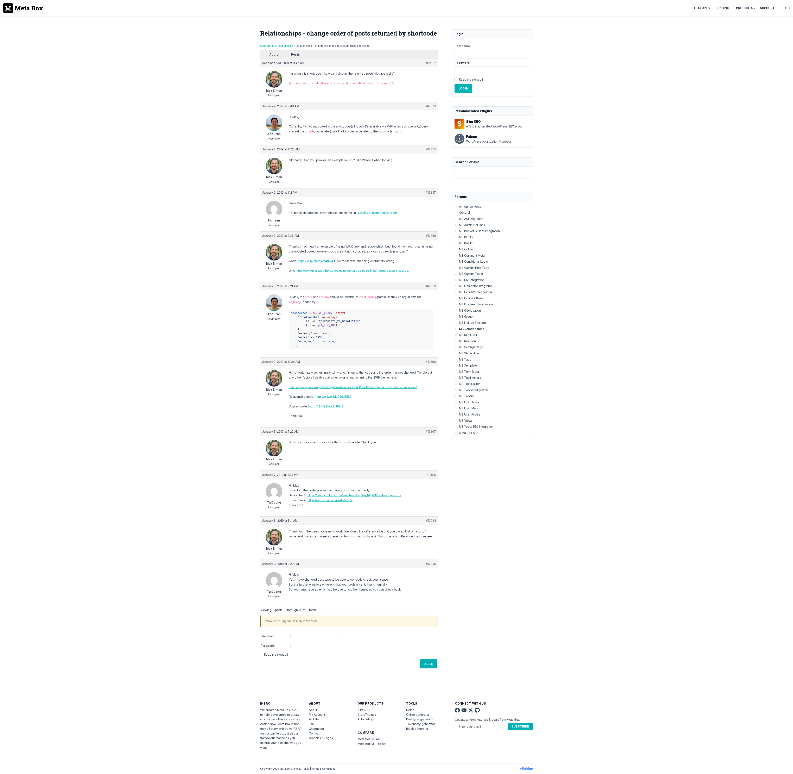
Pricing (723, 8)
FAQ (312, 724)
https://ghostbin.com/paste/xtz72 (330, 500)
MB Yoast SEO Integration (476, 426)
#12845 (431, 149)
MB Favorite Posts (471, 298)
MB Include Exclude (472, 322)
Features (702, 8)
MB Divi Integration (471, 280)
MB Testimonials (470, 377)
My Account (317, 714)
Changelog (316, 728)
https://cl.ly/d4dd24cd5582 (333, 396)
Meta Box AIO (468, 433)
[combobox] (492, 174)
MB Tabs (465, 359)
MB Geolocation (470, 310)
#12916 (431, 474)
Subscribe (520, 726)
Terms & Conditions (323, 768)
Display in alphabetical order (377, 212)
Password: (268, 645)
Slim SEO (364, 710)
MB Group (466, 316)
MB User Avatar (469, 402)
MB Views (465, 420)
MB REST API (468, 335)
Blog (785, 8)
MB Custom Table (471, 273)
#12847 (431, 192)
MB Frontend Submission (476, 304)
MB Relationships (282, 45)
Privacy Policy (300, 768)
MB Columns (467, 249)
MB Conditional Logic (473, 261)
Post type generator (420, 719)
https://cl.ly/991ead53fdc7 (325, 406)
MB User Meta (468, 408)
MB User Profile (469, 414)
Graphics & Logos (321, 738)
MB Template (468, 365)
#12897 (431, 431)
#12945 (431, 564)
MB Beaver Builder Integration (479, 231)
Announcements (470, 206)
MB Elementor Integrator (475, 286)
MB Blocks (466, 237)
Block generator (417, 728)
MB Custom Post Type (474, 267)
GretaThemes (367, 714)
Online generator (417, 714)
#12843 (431, 106)
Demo (410, 710)
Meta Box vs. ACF (370, 739)
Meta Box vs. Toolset (372, 743)
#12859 (431, 286)
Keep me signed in (277, 654)
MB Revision (467, 341)
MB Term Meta (469, 371)
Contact (314, 733)
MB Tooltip (466, 396)
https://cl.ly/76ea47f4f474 (315, 261)
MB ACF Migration (471, 218)
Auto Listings (366, 719)
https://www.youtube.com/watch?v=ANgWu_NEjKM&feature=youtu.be (354, 495)
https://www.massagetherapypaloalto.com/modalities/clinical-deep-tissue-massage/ (352, 270)
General (464, 212)
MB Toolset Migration (473, 390)
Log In (428, 664)
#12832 (431, 63)
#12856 (431, 235)
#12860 (431, 361)
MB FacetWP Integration (475, 292)
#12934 (431, 520)
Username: (268, 636)
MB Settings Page (471, 347)
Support (767, 8)
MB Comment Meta (472, 255)
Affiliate (314, 719)
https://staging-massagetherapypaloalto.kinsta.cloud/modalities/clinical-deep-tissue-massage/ (353, 387)
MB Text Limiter (469, 384)
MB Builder (466, 243)
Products (744, 8)
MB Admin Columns (472, 225)
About (313, 710)
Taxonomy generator (420, 724)
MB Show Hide (469, 353)
